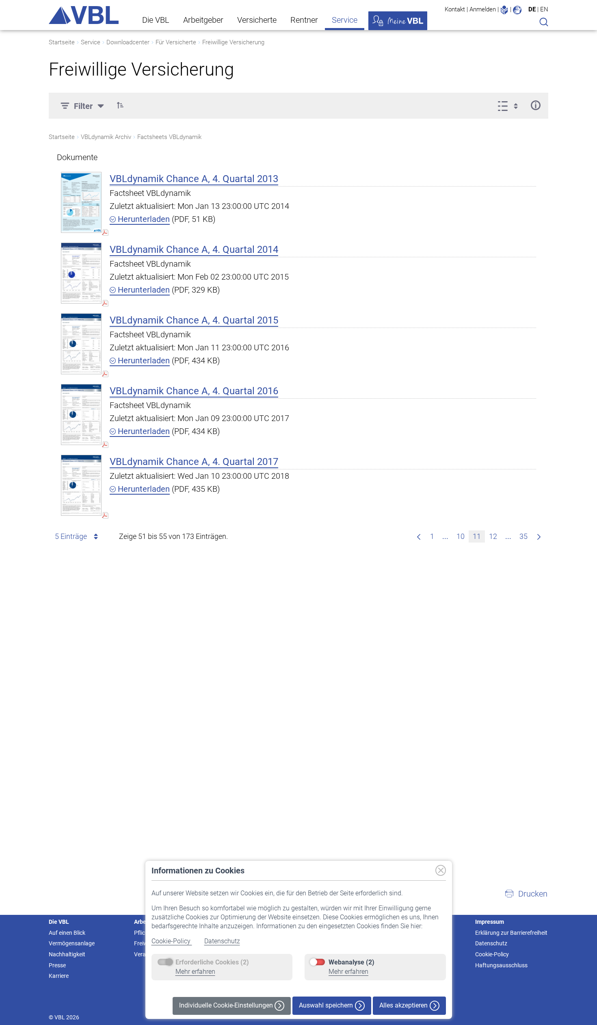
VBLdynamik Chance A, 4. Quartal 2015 (194, 320)
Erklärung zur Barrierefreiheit (511, 932)
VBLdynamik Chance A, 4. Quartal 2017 (194, 461)
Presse (57, 965)
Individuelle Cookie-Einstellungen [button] (227, 1005)
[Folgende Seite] (539, 536)
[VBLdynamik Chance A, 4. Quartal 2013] (81, 202)
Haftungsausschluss (501, 965)
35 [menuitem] (523, 536)
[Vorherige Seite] (418, 536)
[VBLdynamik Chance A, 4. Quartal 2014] (81, 273)
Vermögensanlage (72, 943)
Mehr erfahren (195, 971)
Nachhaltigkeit (67, 954)
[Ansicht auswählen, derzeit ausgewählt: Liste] (510, 105)
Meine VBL (397, 20)
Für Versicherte (176, 42)
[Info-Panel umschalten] (535, 105)
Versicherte (257, 20)
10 (460, 536)
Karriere (59, 976)
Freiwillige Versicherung (233, 42)
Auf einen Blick (67, 932)
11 (477, 536)
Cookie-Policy (171, 941)
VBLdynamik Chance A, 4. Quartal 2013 (194, 179)
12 (493, 536)
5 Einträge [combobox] (71, 536)
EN (544, 9)
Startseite (62, 42)
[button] (120, 105)
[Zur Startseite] (84, 15)
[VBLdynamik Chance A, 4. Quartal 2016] (81, 414)
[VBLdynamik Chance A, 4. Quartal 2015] (81, 343)
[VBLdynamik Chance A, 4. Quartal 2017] (81, 485)
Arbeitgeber (203, 20)
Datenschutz (222, 941)
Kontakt (455, 9)
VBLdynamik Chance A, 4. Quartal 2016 (194, 391)
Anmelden (482, 9)
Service (344, 20)
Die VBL (155, 20)
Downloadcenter (127, 42)
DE (532, 9)
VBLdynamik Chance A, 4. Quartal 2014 (194, 249)
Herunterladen (143, 219)
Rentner (304, 20)
